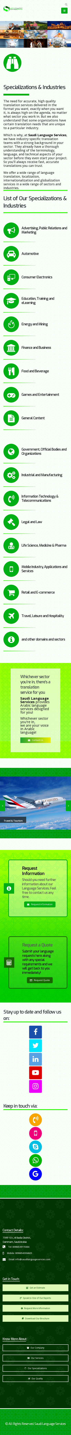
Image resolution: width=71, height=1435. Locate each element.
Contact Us (37, 740)
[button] (66, 4)
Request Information (42, 904)
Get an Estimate (37, 1287)
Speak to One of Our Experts (36, 1298)
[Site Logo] (12, 9)
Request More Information (37, 1308)
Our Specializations (37, 1368)
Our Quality (37, 1378)
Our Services (37, 1358)
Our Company (37, 1347)
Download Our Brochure (37, 1318)
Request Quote (41, 980)
